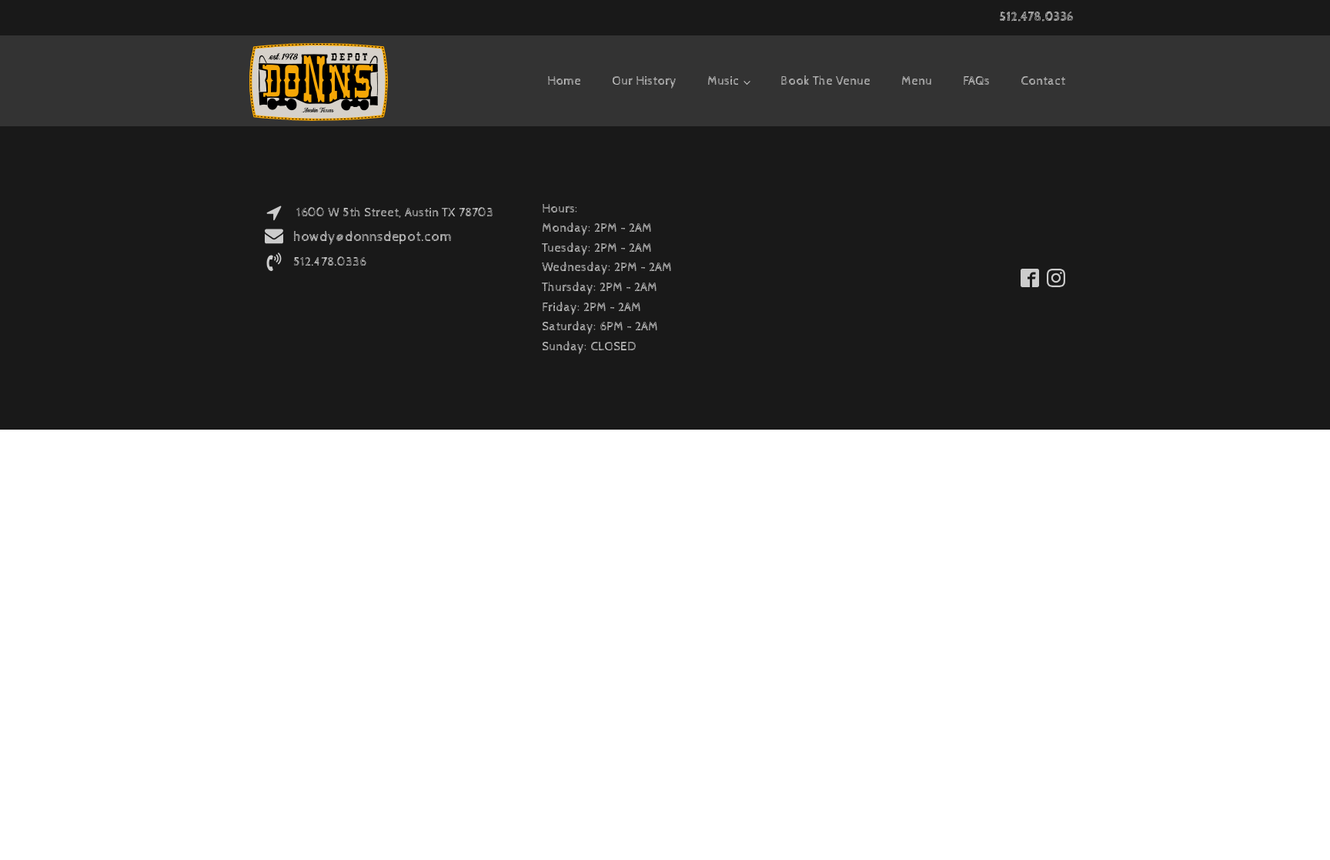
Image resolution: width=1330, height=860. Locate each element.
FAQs (976, 81)
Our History (644, 81)
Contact (1043, 81)
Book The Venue (825, 81)
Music (723, 81)
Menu (916, 81)
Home (564, 81)
